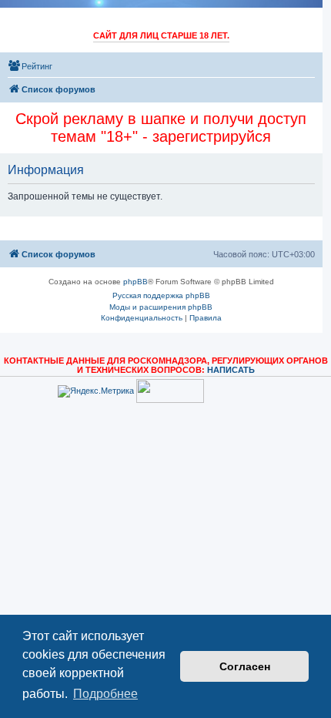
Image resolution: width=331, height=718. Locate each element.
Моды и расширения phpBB (160, 307)
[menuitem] (30, 66)
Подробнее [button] (105, 693)
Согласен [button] (244, 666)
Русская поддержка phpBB (161, 295)
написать (231, 369)
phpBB (135, 281)
